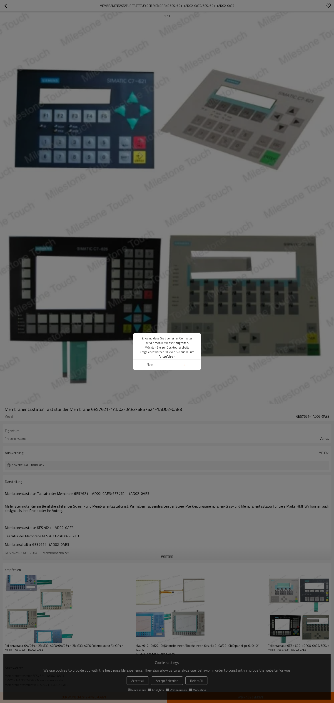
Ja (184, 364)
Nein (150, 364)
